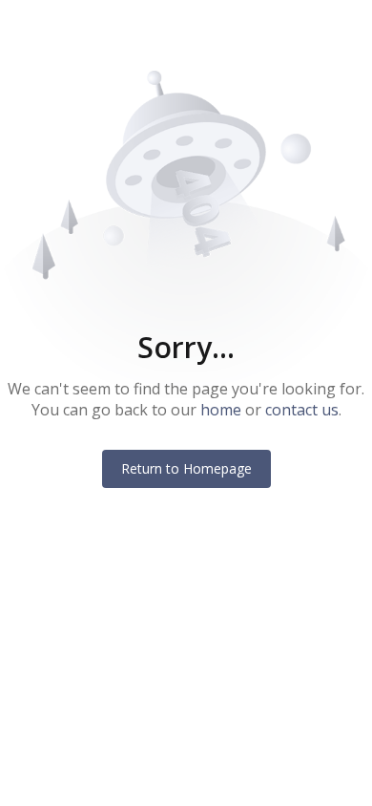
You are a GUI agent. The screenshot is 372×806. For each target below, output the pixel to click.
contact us (302, 409)
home (220, 409)
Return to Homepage (186, 468)
